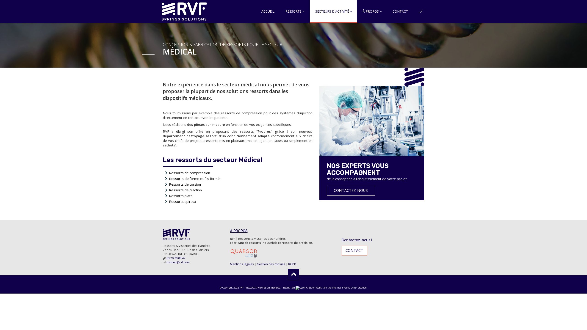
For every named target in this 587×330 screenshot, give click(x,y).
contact (354, 250)
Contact (400, 11)
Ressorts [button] (293, 11)
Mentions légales (242, 264)
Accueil (267, 11)
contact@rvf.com (178, 262)
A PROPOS (239, 231)
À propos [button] (371, 11)
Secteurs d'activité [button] (332, 11)
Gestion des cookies (271, 264)
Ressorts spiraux (182, 201)
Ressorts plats (180, 195)
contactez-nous (351, 190)
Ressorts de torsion (185, 184)
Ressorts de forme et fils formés (195, 178)
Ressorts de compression (189, 172)
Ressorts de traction (185, 190)
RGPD (292, 264)
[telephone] (420, 11)
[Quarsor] (244, 253)
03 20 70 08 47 (175, 258)
